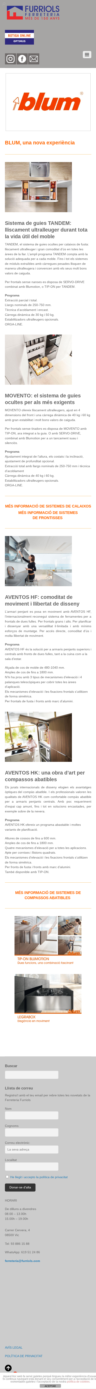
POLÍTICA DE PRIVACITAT (24, 1356)
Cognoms (12, 1126)
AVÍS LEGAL (14, 1347)
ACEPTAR (50, 1386)
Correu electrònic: (17, 1142)
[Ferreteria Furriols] (33, 19)
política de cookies (78, 1381)
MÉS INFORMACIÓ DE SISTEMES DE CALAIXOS (48, 506)
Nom (8, 1108)
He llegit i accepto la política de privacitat (38, 1177)
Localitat (11, 1160)
